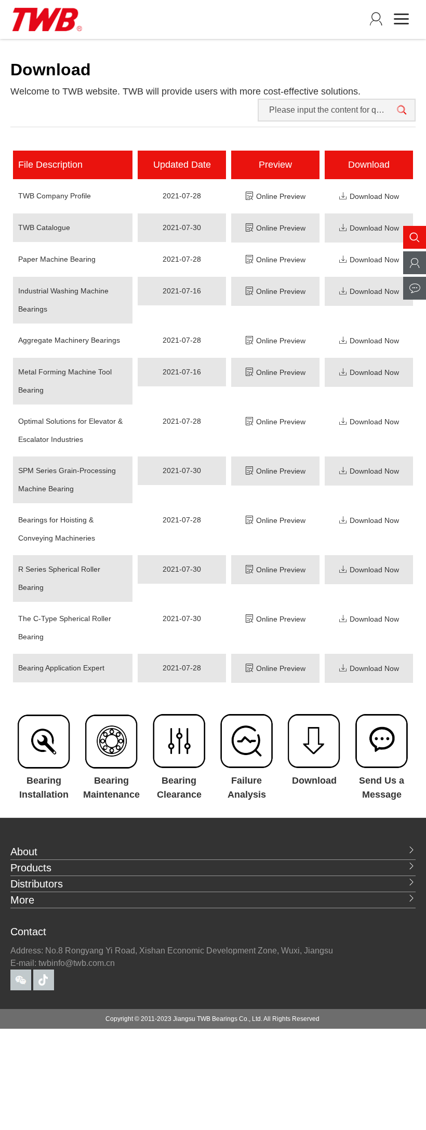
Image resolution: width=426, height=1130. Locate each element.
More (22, 900)
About (23, 851)
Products (30, 867)
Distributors (36, 884)
